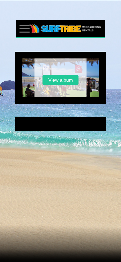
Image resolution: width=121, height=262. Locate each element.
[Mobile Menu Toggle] (24, 29)
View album (60, 80)
